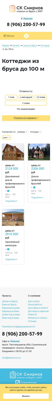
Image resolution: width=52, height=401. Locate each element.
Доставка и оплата (38, 307)
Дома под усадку (11, 314)
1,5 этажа (40, 97)
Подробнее (10, 201)
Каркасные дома (11, 307)
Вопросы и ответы (37, 317)
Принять (26, 396)
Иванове (27, 18)
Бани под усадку (10, 317)
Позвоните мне (28, 382)
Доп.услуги (34, 301)
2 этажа (26, 103)
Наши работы (35, 304)
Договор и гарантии (38, 311)
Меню (10, 35)
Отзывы (32, 321)
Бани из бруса (9, 304)
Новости (32, 314)
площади (34, 132)
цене (5, 137)
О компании (34, 295)
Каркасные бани (10, 311)
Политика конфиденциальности (18, 326)
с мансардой (26, 97)
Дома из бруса (9, 301)
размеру (21, 132)
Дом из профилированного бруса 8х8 (41, 180)
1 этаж (11, 97)
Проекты (6, 295)
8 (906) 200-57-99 (26, 24)
